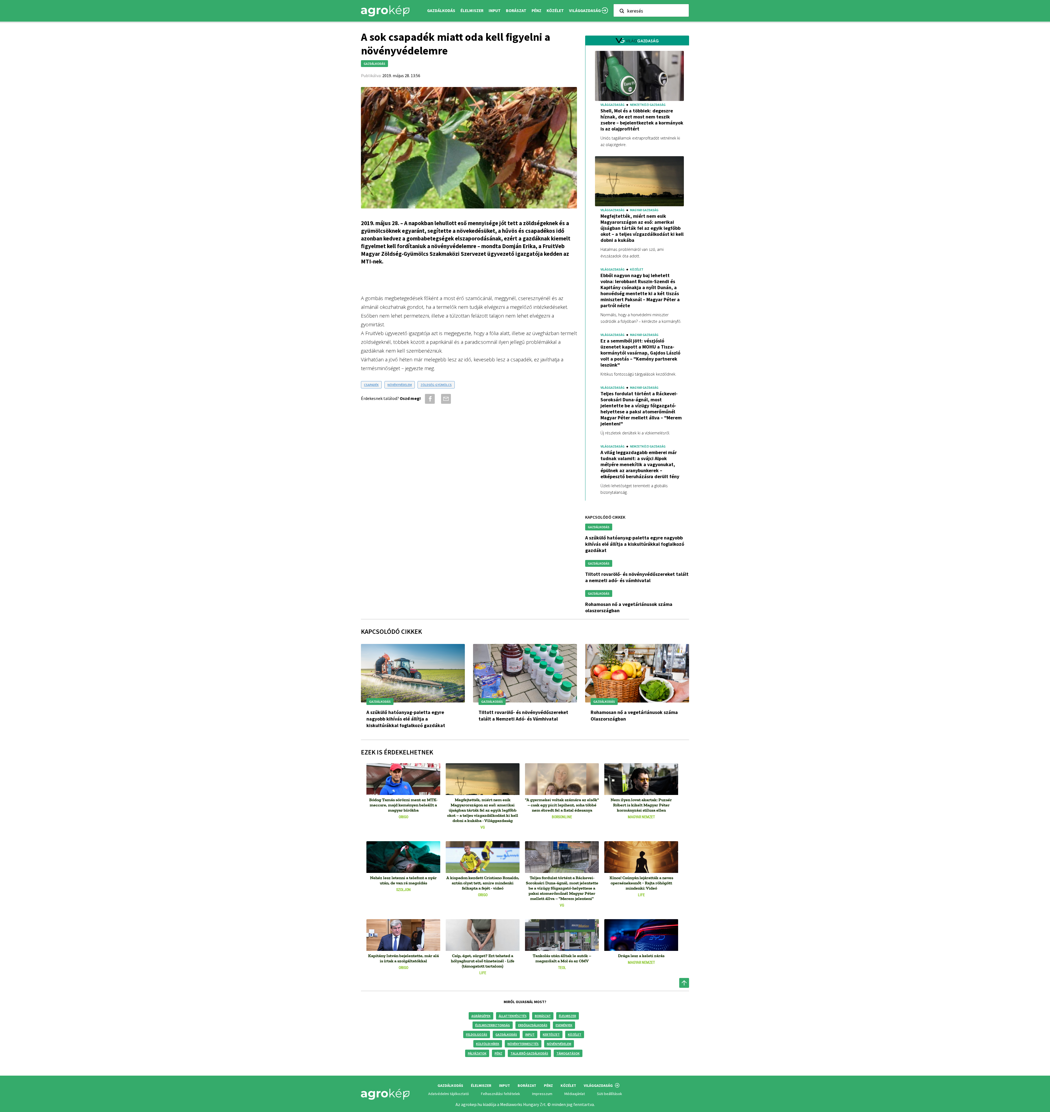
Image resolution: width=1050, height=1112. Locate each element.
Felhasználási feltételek (500, 1093)
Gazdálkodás (506, 1034)
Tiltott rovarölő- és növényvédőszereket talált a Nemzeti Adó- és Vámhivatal (637, 577)
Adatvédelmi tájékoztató (448, 1093)
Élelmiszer (567, 1016)
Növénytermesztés (523, 1044)
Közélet (574, 1034)
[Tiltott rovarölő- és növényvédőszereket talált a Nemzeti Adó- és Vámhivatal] (525, 673)
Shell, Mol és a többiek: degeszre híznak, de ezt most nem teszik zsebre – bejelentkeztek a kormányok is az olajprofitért (641, 120)
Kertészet (551, 1034)
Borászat (516, 10)
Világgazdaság (585, 10)
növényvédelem (399, 385)
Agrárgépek (481, 1016)
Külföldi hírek (487, 1044)
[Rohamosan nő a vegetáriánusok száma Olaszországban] (637, 673)
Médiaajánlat (574, 1093)
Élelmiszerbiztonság (492, 1025)
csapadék (371, 385)
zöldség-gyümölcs (436, 385)
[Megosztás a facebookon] (428, 399)
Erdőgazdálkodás (532, 1025)
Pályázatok (477, 1053)
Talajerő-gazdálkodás (529, 1053)
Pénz (498, 1053)
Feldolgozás (476, 1034)
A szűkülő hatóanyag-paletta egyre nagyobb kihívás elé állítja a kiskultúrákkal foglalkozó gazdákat (634, 544)
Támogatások (568, 1053)
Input (530, 1034)
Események (564, 1025)
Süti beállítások (609, 1093)
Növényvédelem (559, 1044)
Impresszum (542, 1093)
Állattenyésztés (513, 1016)
